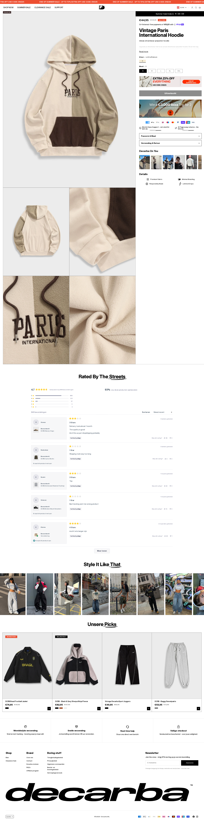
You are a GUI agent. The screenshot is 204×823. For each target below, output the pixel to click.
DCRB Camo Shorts (47, 458)
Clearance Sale (11, 761)
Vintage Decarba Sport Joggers (117, 701)
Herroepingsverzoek (54, 773)
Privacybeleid (52, 761)
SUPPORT (59, 7)
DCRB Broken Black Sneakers (51, 509)
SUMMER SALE (24, 7)
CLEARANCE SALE (42, 7)
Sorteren (146, 412)
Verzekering (45, 536)
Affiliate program (32, 771)
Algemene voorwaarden (55, 764)
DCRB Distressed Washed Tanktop (52, 486)
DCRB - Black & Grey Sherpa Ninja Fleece (71, 701)
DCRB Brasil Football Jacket (16, 701)
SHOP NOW (8, 7)
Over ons (29, 757)
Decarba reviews (32, 764)
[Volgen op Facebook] (193, 816)
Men (7, 757)
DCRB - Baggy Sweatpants (165, 701)
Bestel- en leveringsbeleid (52, 768)
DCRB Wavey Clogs (47, 431)
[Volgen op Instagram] (197, 816)
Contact (29, 761)
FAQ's (28, 767)
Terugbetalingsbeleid (55, 757)
